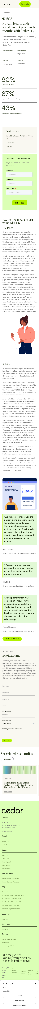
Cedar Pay (5, 855)
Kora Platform (6, 865)
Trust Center (37, 973)
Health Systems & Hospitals (10, 878)
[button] (34, 4)
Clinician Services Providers (10, 882)
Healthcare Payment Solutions (11, 908)
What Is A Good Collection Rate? (12, 902)
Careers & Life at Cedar (9, 939)
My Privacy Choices (14, 970)
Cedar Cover (5, 858)
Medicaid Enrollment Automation (12, 892)
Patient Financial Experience (10, 905)
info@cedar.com (7, 831)
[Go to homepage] (6, 4)
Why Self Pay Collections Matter (12, 898)
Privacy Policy (23, 973)
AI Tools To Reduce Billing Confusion (13, 895)
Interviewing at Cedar (8, 946)
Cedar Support (6, 862)
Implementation (6, 869)
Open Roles (5, 942)
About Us (5, 919)
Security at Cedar (30, 973)
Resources (5, 929)
